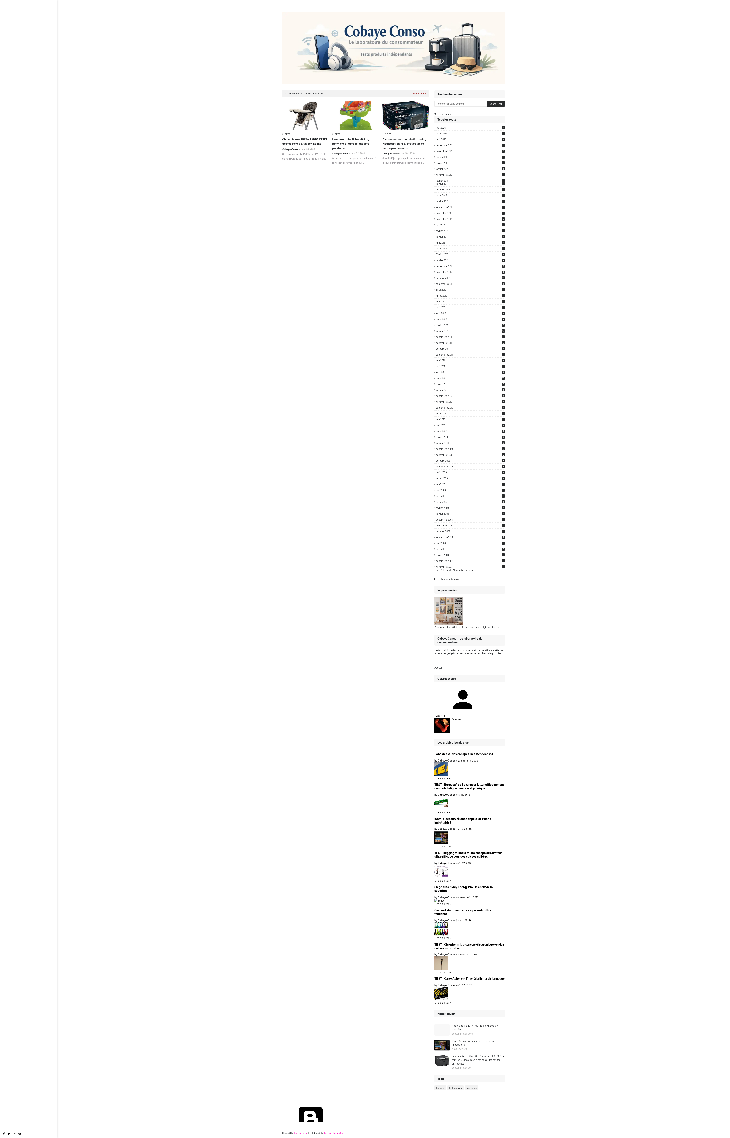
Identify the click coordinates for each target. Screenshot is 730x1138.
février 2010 (470, 437)
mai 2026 (470, 127)
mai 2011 (470, 366)
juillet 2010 (470, 413)
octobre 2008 (470, 531)
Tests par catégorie (448, 578)
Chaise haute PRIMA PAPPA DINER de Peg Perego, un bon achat (305, 141)
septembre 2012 (470, 283)
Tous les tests (445, 114)
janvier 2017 (470, 201)
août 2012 (470, 289)
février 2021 (470, 162)
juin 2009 (470, 484)
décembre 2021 (470, 145)
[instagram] (14, 1133)
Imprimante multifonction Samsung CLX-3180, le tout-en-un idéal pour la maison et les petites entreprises (478, 1060)
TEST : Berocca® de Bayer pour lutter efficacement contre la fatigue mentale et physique (469, 786)
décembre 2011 (470, 336)
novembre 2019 (470, 174)
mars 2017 (470, 195)
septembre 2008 (470, 537)
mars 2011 (470, 378)
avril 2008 (470, 549)
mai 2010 (470, 425)
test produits (455, 1087)
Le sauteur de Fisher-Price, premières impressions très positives (350, 143)
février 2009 (470, 507)
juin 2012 (470, 301)
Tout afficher (420, 93)
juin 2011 (470, 360)
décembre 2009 (470, 448)
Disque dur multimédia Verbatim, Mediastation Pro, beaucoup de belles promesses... (404, 143)
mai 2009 (470, 490)
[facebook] (4, 1133)
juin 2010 (470, 419)
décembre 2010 (470, 395)
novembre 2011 (470, 342)
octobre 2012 (470, 277)
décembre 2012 (470, 266)
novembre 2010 (470, 401)
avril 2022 (470, 139)
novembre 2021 (470, 151)
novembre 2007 (470, 566)
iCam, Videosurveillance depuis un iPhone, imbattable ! (463, 820)
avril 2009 (470, 496)
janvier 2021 (470, 168)
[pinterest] (19, 1133)
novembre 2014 (470, 219)
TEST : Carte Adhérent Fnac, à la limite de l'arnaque (469, 978)
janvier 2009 (470, 513)
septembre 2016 (470, 207)
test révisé (472, 1087)
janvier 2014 (470, 236)
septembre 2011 (470, 354)
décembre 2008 (470, 519)
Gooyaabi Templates (333, 1133)
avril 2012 (470, 313)
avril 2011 (470, 372)
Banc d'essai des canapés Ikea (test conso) (463, 754)
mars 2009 (470, 501)
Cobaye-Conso (290, 149)
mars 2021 (470, 157)
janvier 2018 (470, 183)
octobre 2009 (470, 460)
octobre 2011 (470, 348)
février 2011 (470, 384)
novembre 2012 (470, 272)
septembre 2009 (470, 466)
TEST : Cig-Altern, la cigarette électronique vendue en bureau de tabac (469, 946)
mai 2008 (470, 543)
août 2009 (470, 472)
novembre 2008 (470, 525)
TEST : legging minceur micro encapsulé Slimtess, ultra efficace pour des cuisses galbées (468, 854)
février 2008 (470, 554)
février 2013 (470, 254)
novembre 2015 (470, 213)
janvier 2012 (470, 331)
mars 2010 (470, 431)
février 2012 (470, 325)
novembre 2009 (470, 454)
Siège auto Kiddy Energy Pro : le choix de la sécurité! (463, 888)
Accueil (438, 667)
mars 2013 (470, 248)
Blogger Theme (300, 1133)
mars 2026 (470, 133)
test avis (440, 1087)
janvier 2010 (470, 442)
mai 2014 (470, 224)
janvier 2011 (470, 389)
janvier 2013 (470, 260)
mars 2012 (470, 319)
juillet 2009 (470, 478)
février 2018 (470, 180)
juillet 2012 (470, 295)
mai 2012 (470, 307)
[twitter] (9, 1133)
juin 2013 (470, 242)
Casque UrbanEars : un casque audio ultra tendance (462, 912)
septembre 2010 (470, 407)
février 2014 (470, 230)
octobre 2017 (470, 189)
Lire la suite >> (442, 778)
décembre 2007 (470, 560)
